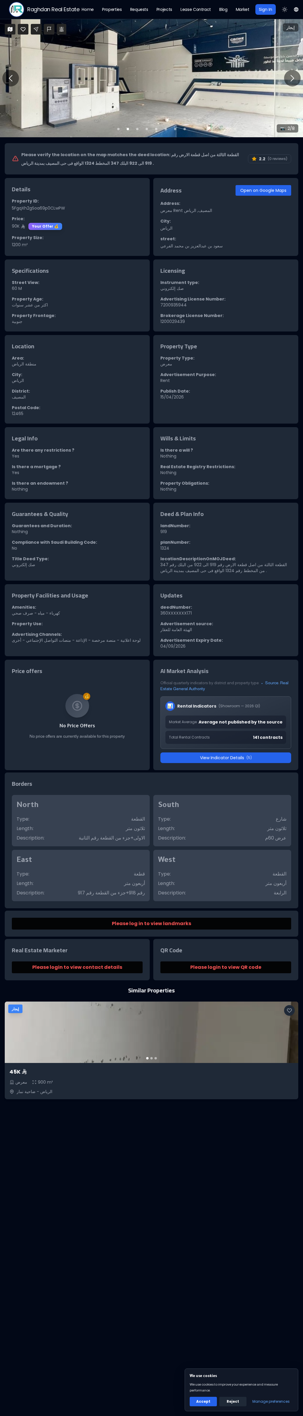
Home (88, 9)
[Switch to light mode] (284, 9)
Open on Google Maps (263, 190)
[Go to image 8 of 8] (184, 129)
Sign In (265, 9)
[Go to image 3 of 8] (137, 129)
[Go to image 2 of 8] (128, 129)
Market (242, 9)
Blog (223, 9)
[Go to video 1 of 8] (118, 129)
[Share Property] (36, 29)
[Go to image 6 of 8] (165, 129)
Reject (233, 1401)
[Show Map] (10, 29)
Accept (203, 1401)
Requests (139, 9)
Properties (112, 9)
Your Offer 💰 (45, 226)
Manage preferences (271, 1401)
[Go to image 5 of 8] (156, 129)
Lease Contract (195, 9)
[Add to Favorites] (23, 29)
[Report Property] (49, 29)
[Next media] (292, 78)
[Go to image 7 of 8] (175, 129)
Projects (164, 9)
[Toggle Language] (296, 9)
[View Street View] (61, 29)
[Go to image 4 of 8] (147, 129)
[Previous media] (10, 78)
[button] (151, 78)
